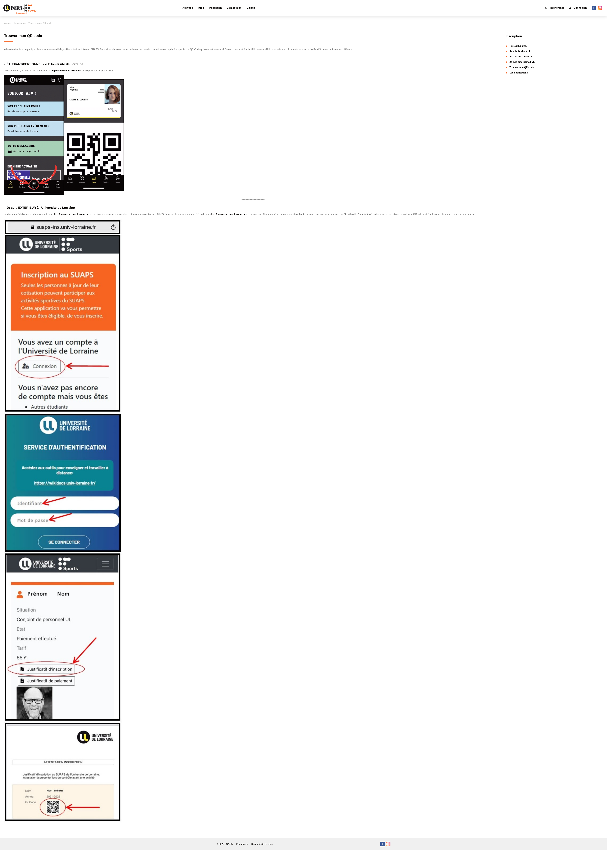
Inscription (514, 36)
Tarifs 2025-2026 (518, 46)
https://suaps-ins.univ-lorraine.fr (70, 214)
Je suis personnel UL (521, 56)
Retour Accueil (21, 13)
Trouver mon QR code (521, 67)
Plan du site (242, 844)
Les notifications (518, 72)
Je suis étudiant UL (520, 51)
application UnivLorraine (65, 70)
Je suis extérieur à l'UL (522, 62)
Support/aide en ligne (262, 844)
